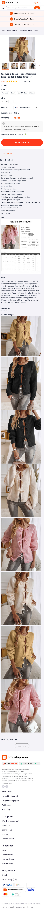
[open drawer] (41, 3)
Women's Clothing (12, 30)
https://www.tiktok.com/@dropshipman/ (3, 786)
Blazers (36, 30)
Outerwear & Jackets (26, 30)
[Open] (36, 107)
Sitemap (30, 907)
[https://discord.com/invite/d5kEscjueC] (6, 786)
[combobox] (23, 107)
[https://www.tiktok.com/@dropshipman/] (3, 786)
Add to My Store (22, 142)
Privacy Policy (19, 907)
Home (3, 30)
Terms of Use (7, 907)
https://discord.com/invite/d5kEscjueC (7, 786)
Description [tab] (7, 153)
